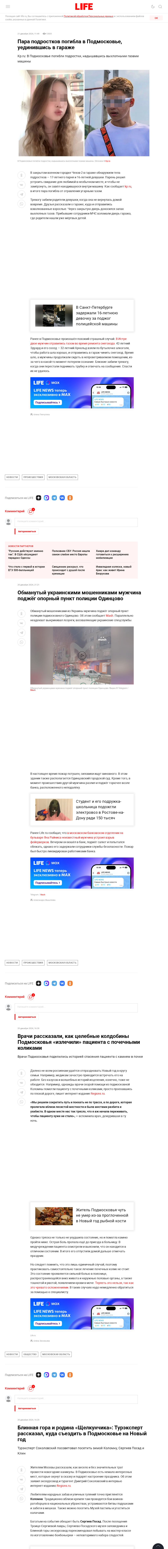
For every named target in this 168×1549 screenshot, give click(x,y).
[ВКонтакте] (62, 498)
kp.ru (128, 186)
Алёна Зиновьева (41, 1341)
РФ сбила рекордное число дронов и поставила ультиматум (69, 1496)
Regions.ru (98, 1093)
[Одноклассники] (70, 498)
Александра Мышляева (44, 900)
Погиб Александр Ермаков (24, 1477)
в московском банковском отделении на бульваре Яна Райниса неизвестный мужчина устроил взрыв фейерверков (76, 837)
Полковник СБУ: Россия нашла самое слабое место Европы (71, 552)
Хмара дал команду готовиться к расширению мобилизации (112, 554)
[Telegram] (54, 498)
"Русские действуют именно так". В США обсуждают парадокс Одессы (25, 554)
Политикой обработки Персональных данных (88, 16)
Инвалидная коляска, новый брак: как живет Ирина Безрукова (113, 570)
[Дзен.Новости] (38, 498)
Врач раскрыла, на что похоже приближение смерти (27, 1494)
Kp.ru (107, 161)
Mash (109, 615)
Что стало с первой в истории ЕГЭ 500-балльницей (26, 568)
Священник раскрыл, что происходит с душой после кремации (68, 570)
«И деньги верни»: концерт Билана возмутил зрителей (113, 1494)
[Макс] (46, 498)
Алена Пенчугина (41, 414)
